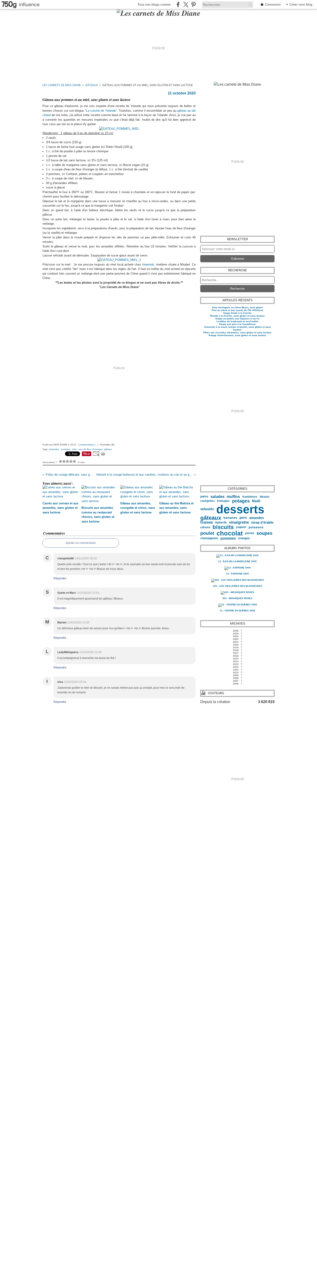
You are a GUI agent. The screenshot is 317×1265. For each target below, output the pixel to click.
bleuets (264, 496)
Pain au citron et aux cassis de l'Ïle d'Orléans (237, 310)
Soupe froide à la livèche (237, 313)
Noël (256, 501)
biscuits (223, 527)
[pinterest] (193, 4)
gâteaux (210, 518)
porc (243, 517)
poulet (207, 533)
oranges (244, 538)
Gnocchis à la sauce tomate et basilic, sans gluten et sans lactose (237, 328)
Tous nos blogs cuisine (154, 4)
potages (241, 501)
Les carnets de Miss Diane (61, 85)
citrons (205, 527)
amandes (256, 517)
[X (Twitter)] (186, 4)
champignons (209, 538)
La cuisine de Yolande (101, 110)
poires (249, 533)
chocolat (230, 533)
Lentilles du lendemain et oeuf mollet (237, 321)
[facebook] (178, 4)
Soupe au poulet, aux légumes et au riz (237, 318)
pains (204, 496)
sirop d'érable (262, 522)
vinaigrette (239, 523)
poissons (256, 527)
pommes (228, 538)
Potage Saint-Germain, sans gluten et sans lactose (237, 335)
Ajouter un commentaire (81, 543)
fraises (206, 523)
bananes (230, 517)
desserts (240, 509)
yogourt (241, 527)
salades (217, 497)
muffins (233, 497)
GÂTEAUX (91, 85)
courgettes (207, 501)
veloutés (207, 509)
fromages (223, 501)
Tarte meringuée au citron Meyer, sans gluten (237, 307)
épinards (221, 522)
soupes (264, 533)
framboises (249, 496)
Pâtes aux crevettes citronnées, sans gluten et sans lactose (237, 332)
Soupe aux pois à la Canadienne (237, 324)
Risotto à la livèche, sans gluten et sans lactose (237, 316)
